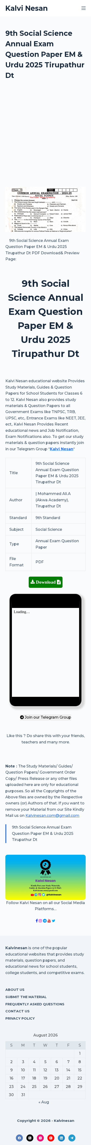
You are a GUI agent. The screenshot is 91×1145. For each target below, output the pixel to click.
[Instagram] (40, 1137)
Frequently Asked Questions (34, 1004)
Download (46, 582)
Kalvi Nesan (26, 8)
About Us (14, 990)
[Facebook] (19, 1137)
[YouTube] (50, 1137)
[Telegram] (71, 1137)
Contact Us (17, 1011)
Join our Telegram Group (47, 717)
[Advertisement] (45, 135)
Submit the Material (26, 997)
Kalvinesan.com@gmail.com (52, 815)
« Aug (43, 1102)
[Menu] (83, 8)
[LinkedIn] (61, 1137)
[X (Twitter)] (29, 1137)
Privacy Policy (20, 1018)
